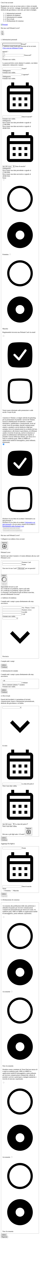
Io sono (4, 746)
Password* (27, 55)
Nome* (24, 68)
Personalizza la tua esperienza (12, 530)
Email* (24, 44)
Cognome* (25, 74)
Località (24, 612)
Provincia (5, 656)
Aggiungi (4, 896)
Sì (2, 32)
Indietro (4, 575)
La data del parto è (28, 784)
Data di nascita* (27, 117)
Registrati (4, 1237)
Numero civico (26, 610)
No (2, 34)
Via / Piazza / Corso (28, 608)
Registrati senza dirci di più (11, 528)
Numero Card (26, 562)
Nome (24, 564)
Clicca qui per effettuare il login (12, 48)
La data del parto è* (21, 824)
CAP (23, 614)
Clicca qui (21, 568)
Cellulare (25, 683)
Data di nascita (26, 886)
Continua (4, 667)
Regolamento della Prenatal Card (13, 526)
